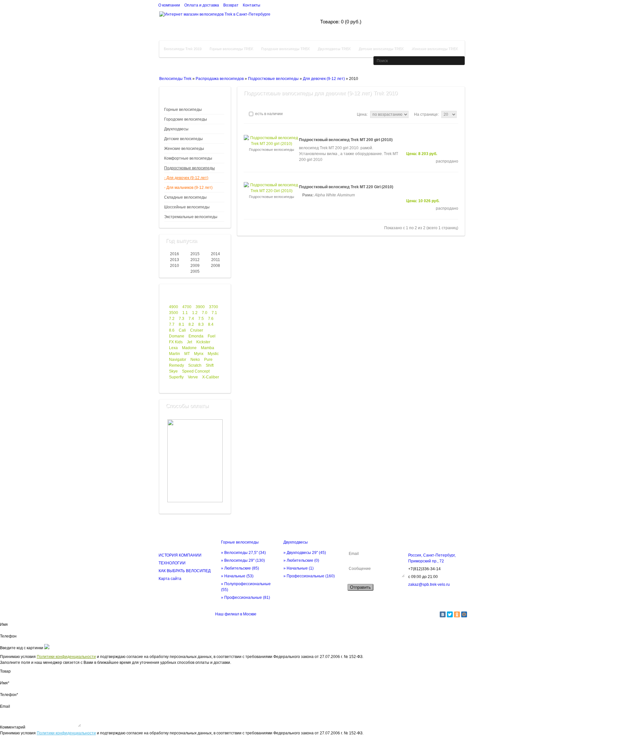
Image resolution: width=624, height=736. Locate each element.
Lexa (173, 348)
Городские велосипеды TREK (285, 48)
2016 (174, 254)
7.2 (172, 318)
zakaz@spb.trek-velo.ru (429, 584)
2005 (195, 271)
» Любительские (240, 568)
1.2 (195, 312)
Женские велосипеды (184, 148)
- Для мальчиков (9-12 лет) (188, 187)
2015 (195, 254)
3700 (213, 307)
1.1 (185, 312)
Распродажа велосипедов (220, 78)
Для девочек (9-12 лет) (324, 78)
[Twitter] (450, 614)
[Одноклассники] (457, 614)
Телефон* (9, 694)
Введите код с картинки (21, 648)
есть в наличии (268, 114)
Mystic (213, 353)
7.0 (204, 312)
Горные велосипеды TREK (231, 48)
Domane (176, 336)
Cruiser (196, 330)
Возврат (231, 5)
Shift (210, 365)
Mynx (198, 353)
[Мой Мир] (464, 614)
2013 (174, 259)
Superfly (176, 377)
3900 (200, 307)
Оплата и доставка (201, 5)
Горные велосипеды (183, 109)
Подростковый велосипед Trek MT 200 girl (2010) (346, 140)
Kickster (203, 342)
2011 (215, 259)
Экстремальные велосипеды (190, 217)
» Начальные (237, 576)
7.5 (201, 318)
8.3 (201, 324)
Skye (173, 371)
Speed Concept (196, 371)
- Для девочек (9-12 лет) (186, 178)
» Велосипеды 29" (243, 560)
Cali (182, 330)
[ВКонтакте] (443, 614)
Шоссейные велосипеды (187, 207)
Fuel (211, 336)
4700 (186, 307)
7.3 (181, 318)
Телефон (8, 636)
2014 (215, 254)
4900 (173, 307)
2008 (215, 265)
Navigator (177, 359)
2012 (195, 259)
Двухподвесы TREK (334, 48)
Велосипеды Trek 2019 (182, 48)
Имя (4, 624)
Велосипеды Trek (175, 78)
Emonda (195, 336)
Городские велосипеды (185, 119)
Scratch (195, 365)
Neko (195, 359)
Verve (193, 377)
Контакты (251, 5)
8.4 (211, 324)
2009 (195, 265)
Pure (208, 359)
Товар (5, 671)
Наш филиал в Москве (235, 614)
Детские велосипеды (183, 139)
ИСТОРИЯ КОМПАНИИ (180, 555)
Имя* (4, 683)
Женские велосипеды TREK (434, 48)
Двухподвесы (176, 129)
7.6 (211, 318)
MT (187, 353)
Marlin (174, 353)
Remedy (176, 365)
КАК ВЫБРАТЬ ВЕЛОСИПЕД (185, 571)
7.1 (214, 312)
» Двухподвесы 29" (304, 552)
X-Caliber (210, 377)
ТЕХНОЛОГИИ (172, 563)
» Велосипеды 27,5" (243, 552)
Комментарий (12, 727)
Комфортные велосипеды (188, 158)
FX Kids (176, 342)
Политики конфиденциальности (66, 656)
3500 (173, 312)
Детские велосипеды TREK (380, 48)
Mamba (207, 348)
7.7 (172, 324)
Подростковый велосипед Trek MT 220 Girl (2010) (346, 187)
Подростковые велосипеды (273, 78)
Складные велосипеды (185, 197)
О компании (169, 5)
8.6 (172, 330)
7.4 (191, 318)
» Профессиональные (245, 597)
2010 (174, 265)
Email (5, 706)
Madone (189, 348)
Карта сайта (170, 578)
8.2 (191, 324)
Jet (189, 342)
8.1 (181, 324)
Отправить (360, 587)
